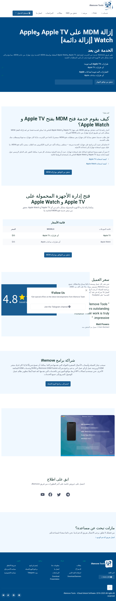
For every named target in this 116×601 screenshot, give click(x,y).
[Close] (86, 290)
